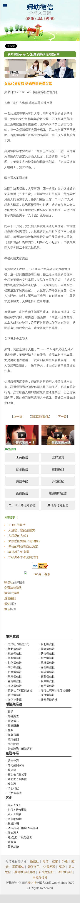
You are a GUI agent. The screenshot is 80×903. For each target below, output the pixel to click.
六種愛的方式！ (18, 535)
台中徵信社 (64, 872)
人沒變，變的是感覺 (21, 530)
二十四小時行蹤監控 (22, 505)
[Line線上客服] (40, 574)
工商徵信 (22, 457)
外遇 (65, 861)
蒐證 (62, 866)
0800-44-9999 (40, 18)
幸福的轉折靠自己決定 (23, 546)
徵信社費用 (11, 593)
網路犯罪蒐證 (58, 493)
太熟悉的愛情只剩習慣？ (24, 541)
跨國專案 (22, 481)
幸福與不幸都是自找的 (23, 557)
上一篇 (17, 416)
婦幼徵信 (40, 7)
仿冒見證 (49, 866)
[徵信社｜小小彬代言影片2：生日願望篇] (58, 436)
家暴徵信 (22, 469)
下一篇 (62, 416)
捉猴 (55, 861)
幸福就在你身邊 (18, 551)
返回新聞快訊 (40, 416)
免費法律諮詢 (13, 587)
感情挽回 (58, 469)
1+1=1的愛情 (17, 525)
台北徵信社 (46, 872)
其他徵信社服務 (58, 505)
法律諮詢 (58, 457)
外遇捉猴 (58, 481)
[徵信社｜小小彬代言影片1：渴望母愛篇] (22, 436)
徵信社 (8, 582)
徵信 (7, 603)
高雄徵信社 (40, 877)
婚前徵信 (22, 493)
